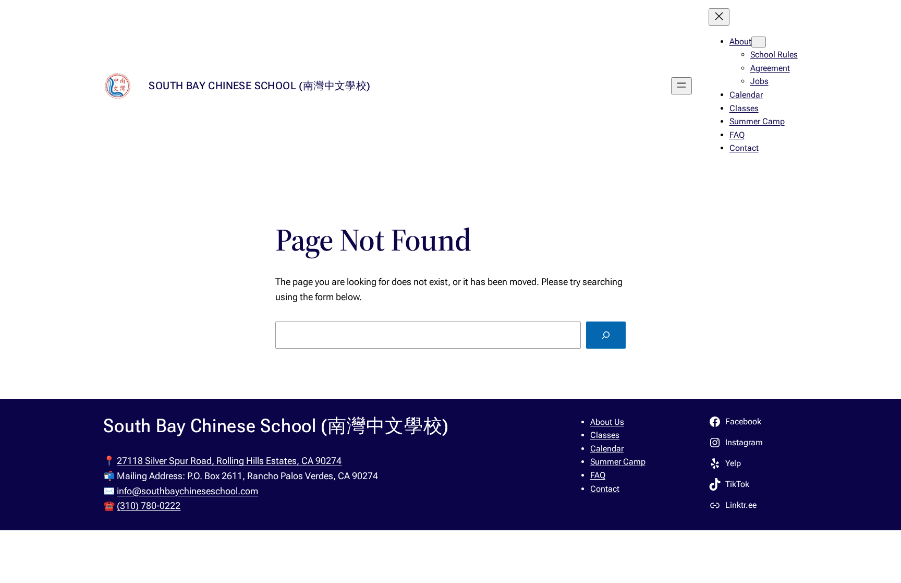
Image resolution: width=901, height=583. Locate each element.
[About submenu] (758, 42)
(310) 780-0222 (148, 505)
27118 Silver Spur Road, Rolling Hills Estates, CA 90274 (229, 460)
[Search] (606, 335)
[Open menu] (681, 85)
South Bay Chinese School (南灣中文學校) (259, 85)
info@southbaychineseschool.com (187, 490)
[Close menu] (719, 17)
